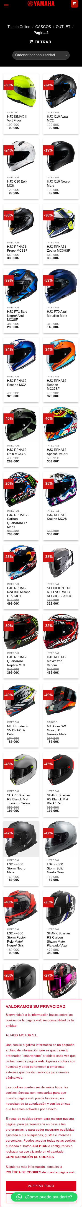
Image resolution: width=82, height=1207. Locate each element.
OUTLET (63, 27)
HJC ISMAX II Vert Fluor (17, 118)
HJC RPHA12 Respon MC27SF (56, 384)
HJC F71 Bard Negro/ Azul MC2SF (17, 315)
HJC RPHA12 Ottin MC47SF (17, 452)
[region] (41, 1103)
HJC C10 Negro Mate (58, 183)
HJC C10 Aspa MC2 (57, 118)
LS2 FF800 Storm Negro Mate (16, 868)
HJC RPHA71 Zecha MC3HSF (58, 249)
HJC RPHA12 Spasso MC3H (57, 452)
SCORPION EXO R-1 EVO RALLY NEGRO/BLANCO (59, 592)
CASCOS (43, 27)
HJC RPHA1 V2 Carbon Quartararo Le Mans (18, 521)
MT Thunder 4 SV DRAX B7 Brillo (17, 730)
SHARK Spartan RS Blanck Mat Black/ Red (58, 799)
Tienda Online (19, 27)
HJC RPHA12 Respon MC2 (16, 383)
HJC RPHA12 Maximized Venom (56, 661)
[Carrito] (74, 4)
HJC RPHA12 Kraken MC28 (57, 517)
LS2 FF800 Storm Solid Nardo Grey (55, 868)
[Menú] (6, 5)
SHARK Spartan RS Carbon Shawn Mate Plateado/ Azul (58, 939)
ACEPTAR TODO (41, 1186)
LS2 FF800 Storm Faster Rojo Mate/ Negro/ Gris (16, 939)
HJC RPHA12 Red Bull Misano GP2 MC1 (19, 592)
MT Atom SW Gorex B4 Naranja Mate (57, 730)
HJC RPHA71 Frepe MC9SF (17, 249)
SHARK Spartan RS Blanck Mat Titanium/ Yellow (18, 799)
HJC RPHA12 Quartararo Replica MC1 (16, 661)
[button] (44, 1197)
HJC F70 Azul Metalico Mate (57, 313)
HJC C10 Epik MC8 (17, 183)
